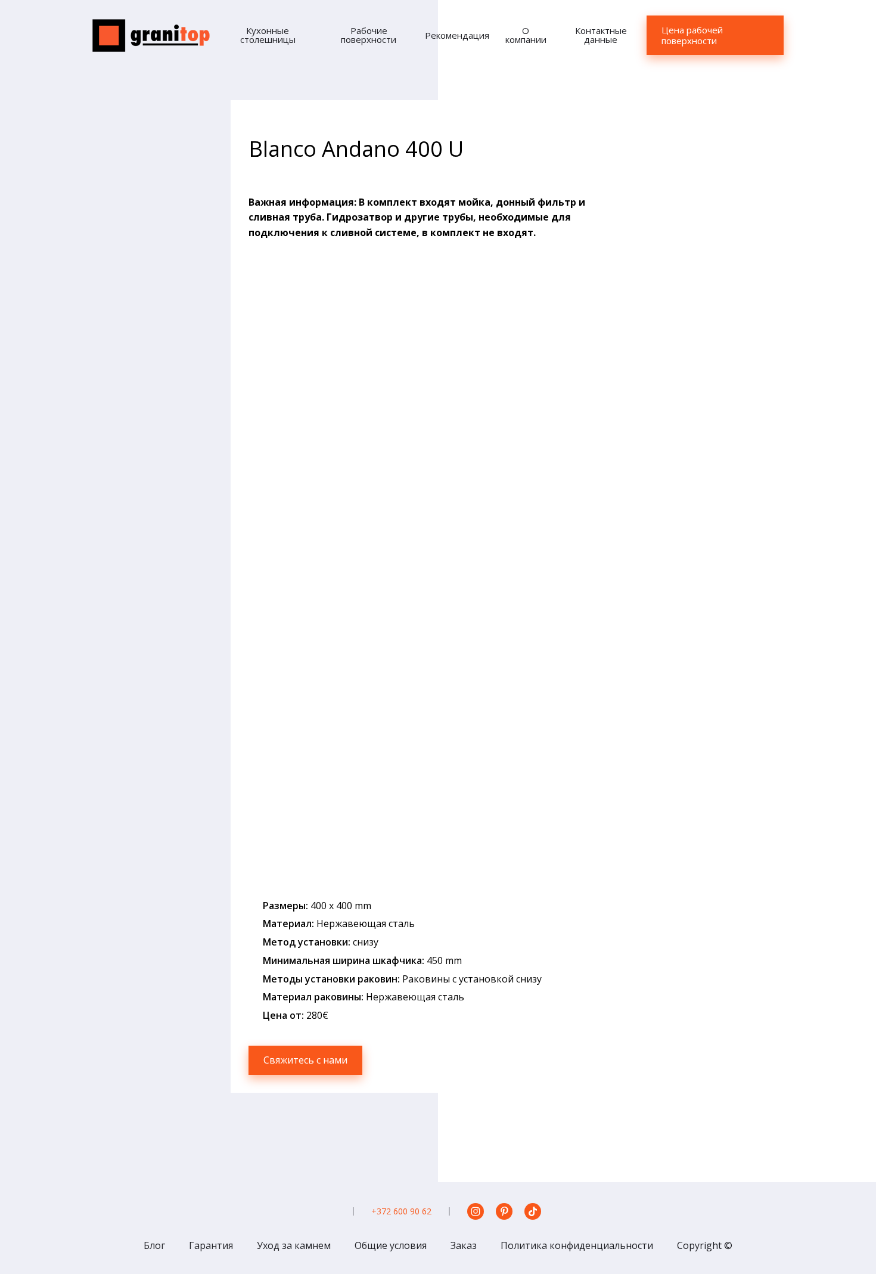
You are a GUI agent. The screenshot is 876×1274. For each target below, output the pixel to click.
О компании (525, 34)
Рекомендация (457, 35)
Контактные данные (601, 34)
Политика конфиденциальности (577, 1245)
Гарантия (211, 1245)
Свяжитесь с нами (305, 1060)
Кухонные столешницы (268, 34)
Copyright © (704, 1245)
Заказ (464, 1245)
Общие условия (391, 1245)
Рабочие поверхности (368, 34)
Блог (154, 1245)
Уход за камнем (294, 1245)
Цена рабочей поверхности (692, 35)
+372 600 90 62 (401, 1211)
